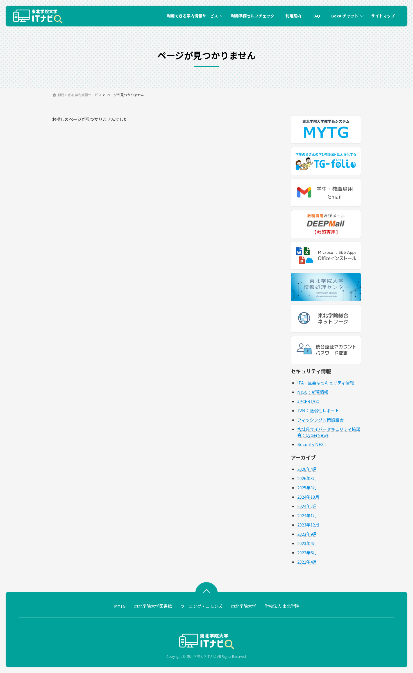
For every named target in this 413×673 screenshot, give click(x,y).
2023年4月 (307, 543)
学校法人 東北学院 (282, 606)
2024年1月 (307, 515)
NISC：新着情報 (312, 392)
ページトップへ (206, 589)
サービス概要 (330, 33)
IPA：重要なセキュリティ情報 (325, 383)
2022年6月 (307, 552)
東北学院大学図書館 (153, 606)
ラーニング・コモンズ (201, 606)
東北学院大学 (243, 606)
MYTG (120, 606)
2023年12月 (308, 525)
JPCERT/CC (308, 401)
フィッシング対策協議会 (320, 420)
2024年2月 (307, 506)
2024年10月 (308, 497)
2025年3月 (307, 487)
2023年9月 (307, 534)
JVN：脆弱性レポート (318, 410)
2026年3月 (307, 478)
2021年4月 (307, 562)
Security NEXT (311, 444)
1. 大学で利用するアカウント (192, 33)
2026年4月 (307, 469)
